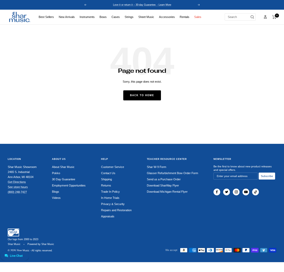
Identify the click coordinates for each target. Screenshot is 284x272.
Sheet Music (146, 17)
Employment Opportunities (69, 185)
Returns (106, 185)
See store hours (18, 187)
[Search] (252, 17)
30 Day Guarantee (63, 179)
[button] (274, 17)
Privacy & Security (113, 204)
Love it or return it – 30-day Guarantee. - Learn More (142, 4)
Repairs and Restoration (116, 210)
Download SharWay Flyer (163, 185)
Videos (56, 197)
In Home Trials (110, 197)
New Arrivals (67, 17)
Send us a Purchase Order (164, 179)
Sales (197, 17)
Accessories (167, 17)
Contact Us (108, 173)
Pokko (56, 173)
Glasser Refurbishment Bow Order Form (172, 173)
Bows (103, 17)
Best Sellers (46, 17)
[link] (46, 16)
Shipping (106, 179)
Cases (115, 17)
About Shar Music (63, 167)
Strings (129, 17)
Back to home (142, 95)
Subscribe (267, 176)
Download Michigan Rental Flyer (167, 191)
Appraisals (107, 216)
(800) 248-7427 (17, 192)
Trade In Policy (110, 191)
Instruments (87, 17)
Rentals (184, 17)
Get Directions (17, 182)
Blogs (55, 191)
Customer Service (112, 167)
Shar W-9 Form (156, 167)
